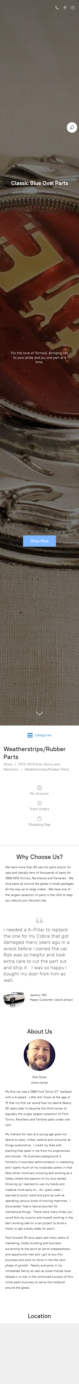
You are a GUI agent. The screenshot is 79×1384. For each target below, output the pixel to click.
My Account (39, 793)
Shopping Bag (39, 824)
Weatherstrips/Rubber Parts (46, 769)
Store (8, 764)
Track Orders (39, 809)
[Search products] (72, 127)
